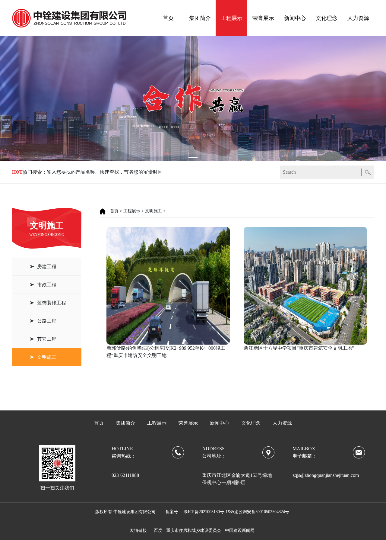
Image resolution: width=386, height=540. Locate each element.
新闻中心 (295, 18)
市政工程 (46, 284)
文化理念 (326, 18)
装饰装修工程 (51, 302)
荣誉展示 (263, 18)
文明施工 (46, 357)
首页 (168, 18)
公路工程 (46, 320)
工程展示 (231, 18)
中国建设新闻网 (240, 530)
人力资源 (358, 18)
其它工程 (46, 339)
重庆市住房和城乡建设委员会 (193, 530)
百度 (158, 530)
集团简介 (200, 18)
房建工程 (46, 266)
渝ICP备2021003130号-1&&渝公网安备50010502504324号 (236, 511)
